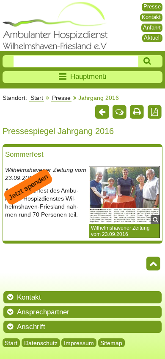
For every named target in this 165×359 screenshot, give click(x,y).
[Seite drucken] (137, 112)
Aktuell (152, 38)
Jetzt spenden (28, 187)
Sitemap (111, 343)
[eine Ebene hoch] (102, 112)
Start (36, 97)
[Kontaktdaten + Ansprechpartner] (119, 112)
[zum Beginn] (154, 264)
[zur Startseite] (55, 25)
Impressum (79, 343)
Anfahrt (152, 27)
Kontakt (151, 17)
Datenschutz (41, 343)
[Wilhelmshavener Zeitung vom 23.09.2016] (124, 194)
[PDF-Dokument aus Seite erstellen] (154, 112)
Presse (152, 6)
